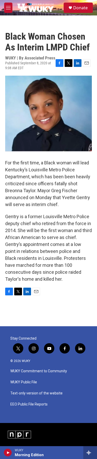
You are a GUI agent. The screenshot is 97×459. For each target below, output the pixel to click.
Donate (80, 7)
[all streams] (90, 452)
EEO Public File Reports (29, 404)
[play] (8, 452)
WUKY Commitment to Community (38, 371)
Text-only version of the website (36, 393)
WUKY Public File (23, 382)
